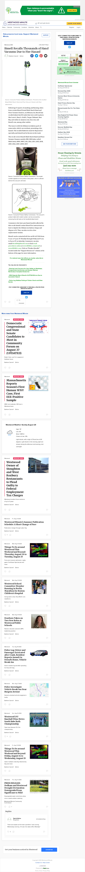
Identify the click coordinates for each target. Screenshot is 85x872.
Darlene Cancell (14, 56)
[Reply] (10, 302)
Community (16, 27)
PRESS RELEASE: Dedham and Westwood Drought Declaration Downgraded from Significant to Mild (15, 788)
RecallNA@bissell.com (20, 243)
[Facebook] (32, 55)
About (37, 27)
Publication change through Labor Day (15, 528)
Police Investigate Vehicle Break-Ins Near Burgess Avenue (15, 689)
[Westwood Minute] (15, 23)
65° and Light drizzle (43, 23)
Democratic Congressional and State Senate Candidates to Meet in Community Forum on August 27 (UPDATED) (15, 338)
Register (71, 27)
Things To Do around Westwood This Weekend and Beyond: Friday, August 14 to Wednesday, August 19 (15, 753)
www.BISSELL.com (14, 248)
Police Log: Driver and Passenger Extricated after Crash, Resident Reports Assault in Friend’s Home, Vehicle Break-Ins (15, 656)
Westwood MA (8, 45)
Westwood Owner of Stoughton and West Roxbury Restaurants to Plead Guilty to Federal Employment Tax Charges (15, 479)
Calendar (9, 27)
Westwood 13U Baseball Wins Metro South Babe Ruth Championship (14, 720)
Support (45, 35)
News (4, 27)
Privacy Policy (46, 870)
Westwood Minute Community (13, 801)
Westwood (7, 319)
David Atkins (17, 818)
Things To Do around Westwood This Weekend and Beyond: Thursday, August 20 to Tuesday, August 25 (15, 552)
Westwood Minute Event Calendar (68, 82)
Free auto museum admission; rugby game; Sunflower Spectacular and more (15, 562)
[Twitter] (36, 55)
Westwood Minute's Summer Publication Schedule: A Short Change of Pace (24, 523)
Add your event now (69, 144)
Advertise (31, 27)
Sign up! (26, 292)
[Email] (45, 55)
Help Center (46, 862)
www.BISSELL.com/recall (31, 246)
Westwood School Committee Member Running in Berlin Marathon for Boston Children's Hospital (14, 588)
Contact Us (38, 862)
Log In (78, 27)
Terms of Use (38, 870)
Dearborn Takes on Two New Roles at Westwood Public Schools (13, 621)
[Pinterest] (41, 55)
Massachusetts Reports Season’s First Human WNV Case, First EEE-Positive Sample (16, 390)
